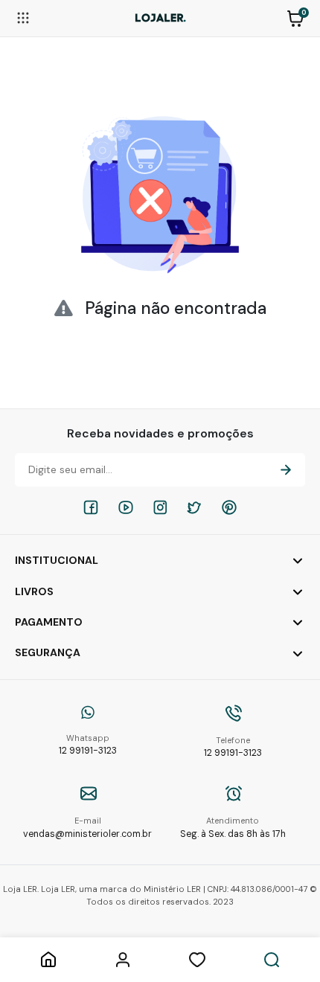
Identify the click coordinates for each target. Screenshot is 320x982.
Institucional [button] (56, 560)
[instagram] (160, 507)
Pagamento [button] (49, 622)
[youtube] (126, 507)
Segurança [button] (47, 652)
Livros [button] (34, 591)
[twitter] (194, 507)
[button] (295, 17)
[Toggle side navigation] (23, 17)
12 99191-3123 (88, 745)
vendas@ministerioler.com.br (87, 827)
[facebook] (91, 507)
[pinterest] (229, 507)
